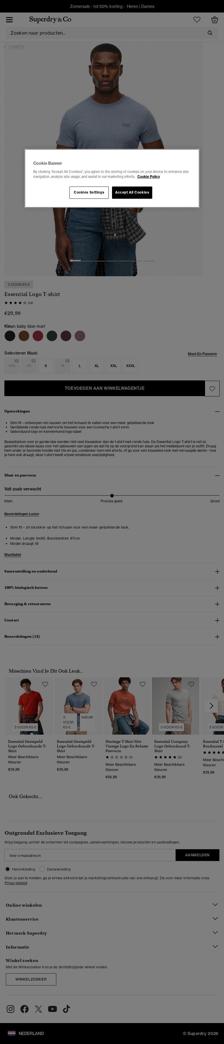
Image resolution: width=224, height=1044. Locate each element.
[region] (112, 178)
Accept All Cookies (132, 192)
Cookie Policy (148, 176)
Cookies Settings (89, 192)
